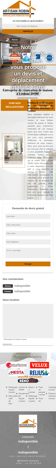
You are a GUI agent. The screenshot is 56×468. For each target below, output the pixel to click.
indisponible (24, 39)
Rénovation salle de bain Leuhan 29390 (16, 395)
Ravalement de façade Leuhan (21, 397)
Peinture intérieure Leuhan (51, 395)
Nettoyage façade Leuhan (11, 389)
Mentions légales (28, 461)
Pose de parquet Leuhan (41, 391)
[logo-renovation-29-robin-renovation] (19, 9)
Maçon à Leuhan (31, 389)
